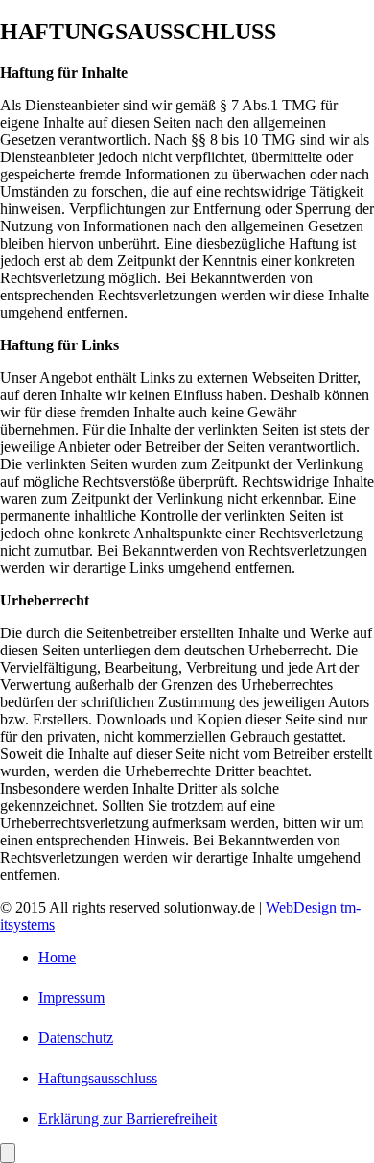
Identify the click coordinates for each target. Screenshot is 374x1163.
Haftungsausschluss (97, 1078)
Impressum (71, 997)
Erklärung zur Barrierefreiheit (127, 1118)
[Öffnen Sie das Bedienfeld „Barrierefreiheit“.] (7, 1153)
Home (57, 957)
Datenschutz (75, 1038)
